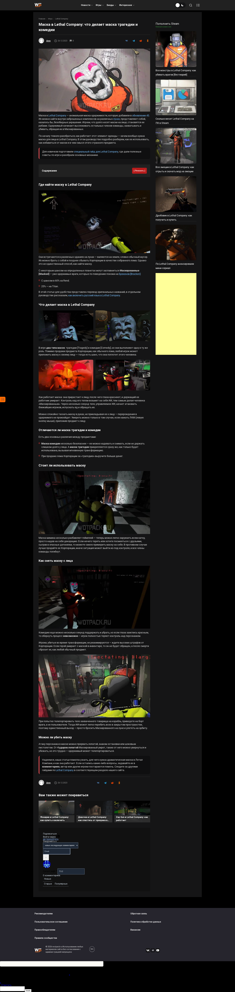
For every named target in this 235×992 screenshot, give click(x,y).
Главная (42, 19)
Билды (110, 5)
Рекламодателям (44, 913)
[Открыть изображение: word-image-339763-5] (66, 375)
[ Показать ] (139, 170)
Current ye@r (50, 871)
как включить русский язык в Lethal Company (94, 295)
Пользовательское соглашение (51, 921)
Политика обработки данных (145, 921)
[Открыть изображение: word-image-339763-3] (66, 325)
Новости (85, 5)
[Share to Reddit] (140, 40)
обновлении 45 (140, 115)
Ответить (6, 985)
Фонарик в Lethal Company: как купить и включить (54, 818)
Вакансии (135, 930)
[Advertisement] (176, 314)
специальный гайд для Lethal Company (96, 151)
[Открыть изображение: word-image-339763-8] (94, 597)
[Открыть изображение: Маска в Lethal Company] (94, 80)
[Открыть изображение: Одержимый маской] (94, 502)
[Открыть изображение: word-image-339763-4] (122, 325)
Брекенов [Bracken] (129, 273)
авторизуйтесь (50, 839)
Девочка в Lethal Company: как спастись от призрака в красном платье (92, 819)
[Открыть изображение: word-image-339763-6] (122, 375)
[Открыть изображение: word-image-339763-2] (94, 221)
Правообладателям (45, 930)
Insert (28, 991)
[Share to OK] (147, 40)
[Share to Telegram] (133, 40)
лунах (116, 118)
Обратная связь (138, 913)
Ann (48, 40)
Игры (98, 5)
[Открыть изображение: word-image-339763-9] (94, 686)
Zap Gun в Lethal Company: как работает (132, 818)
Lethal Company (61, 19)
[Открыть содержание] (198, 5)
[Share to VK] (126, 40)
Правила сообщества (46, 938)
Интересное (125, 5)
